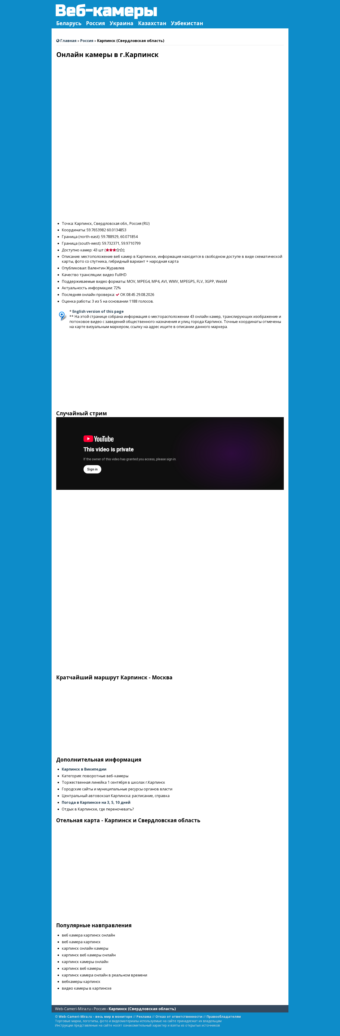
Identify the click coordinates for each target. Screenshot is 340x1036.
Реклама (143, 1016)
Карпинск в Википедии (84, 769)
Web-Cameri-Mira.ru (73, 1008)
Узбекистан (187, 23)
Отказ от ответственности (178, 1016)
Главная (68, 40)
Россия (95, 23)
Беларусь (68, 23)
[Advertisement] (170, 185)
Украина (121, 23)
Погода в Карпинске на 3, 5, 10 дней (96, 802)
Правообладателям (224, 1016)
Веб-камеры (106, 10)
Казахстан (152, 23)
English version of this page (98, 311)
